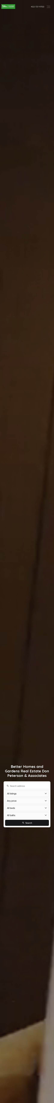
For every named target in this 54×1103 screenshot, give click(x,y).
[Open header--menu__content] (48, 6)
